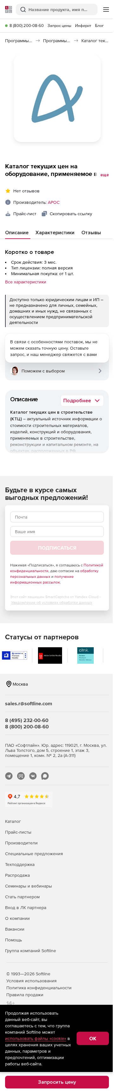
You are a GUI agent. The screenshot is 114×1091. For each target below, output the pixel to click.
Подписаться (57, 548)
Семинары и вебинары (28, 885)
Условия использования (31, 980)
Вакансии (14, 929)
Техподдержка (20, 864)
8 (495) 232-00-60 (26, 720)
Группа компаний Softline (30, 950)
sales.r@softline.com (28, 703)
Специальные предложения (34, 853)
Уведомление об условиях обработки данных (51, 602)
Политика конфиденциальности (39, 987)
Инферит (83, 25)
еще (104, 175)
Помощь (13, 939)
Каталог (13, 821)
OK (92, 1038)
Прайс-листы (18, 832)
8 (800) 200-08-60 (27, 25)
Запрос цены (59, 25)
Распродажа (17, 875)
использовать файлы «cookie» (35, 1038)
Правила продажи (24, 994)
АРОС (54, 202)
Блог (99, 25)
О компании (17, 918)
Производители (21, 842)
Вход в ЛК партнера (25, 907)
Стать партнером (22, 896)
